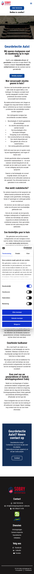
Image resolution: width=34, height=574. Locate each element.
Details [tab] (17, 253)
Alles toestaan (17, 312)
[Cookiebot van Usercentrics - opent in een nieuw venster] (24, 248)
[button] (31, 3)
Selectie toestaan (17, 318)
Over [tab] (28, 253)
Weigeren (17, 324)
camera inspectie (11, 192)
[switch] (29, 291)
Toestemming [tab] (6, 253)
